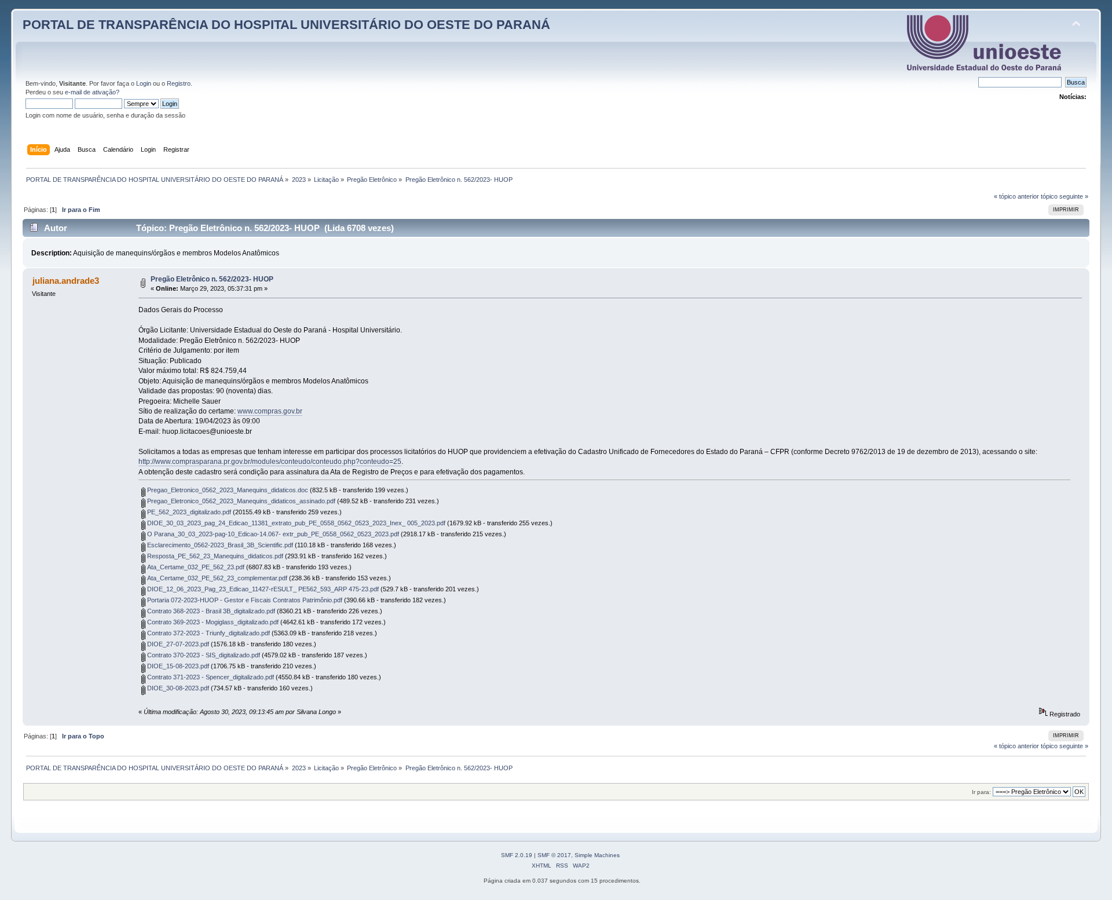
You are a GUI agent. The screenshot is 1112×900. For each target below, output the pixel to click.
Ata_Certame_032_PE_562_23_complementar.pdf (216, 578)
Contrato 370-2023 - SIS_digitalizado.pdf (202, 655)
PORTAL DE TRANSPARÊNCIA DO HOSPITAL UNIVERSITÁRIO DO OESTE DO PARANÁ (286, 24)
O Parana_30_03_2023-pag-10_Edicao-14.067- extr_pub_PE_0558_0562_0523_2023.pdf (272, 534)
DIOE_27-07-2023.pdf (177, 644)
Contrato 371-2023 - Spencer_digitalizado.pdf (209, 677)
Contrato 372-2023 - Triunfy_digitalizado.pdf (207, 633)
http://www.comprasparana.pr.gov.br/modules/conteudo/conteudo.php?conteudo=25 (269, 462)
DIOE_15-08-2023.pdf (177, 666)
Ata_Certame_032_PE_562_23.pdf (194, 567)
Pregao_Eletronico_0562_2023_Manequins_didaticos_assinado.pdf (240, 500)
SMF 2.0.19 (516, 855)
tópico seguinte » (1064, 196)
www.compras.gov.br (269, 411)
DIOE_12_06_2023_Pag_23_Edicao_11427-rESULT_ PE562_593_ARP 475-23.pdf (262, 589)
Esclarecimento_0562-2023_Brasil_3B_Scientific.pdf (219, 545)
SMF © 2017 (554, 855)
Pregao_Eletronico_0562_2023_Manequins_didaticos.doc (226, 489)
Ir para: (981, 792)
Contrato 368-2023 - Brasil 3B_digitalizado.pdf (210, 611)
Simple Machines (597, 855)
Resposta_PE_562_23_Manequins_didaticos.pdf (214, 556)
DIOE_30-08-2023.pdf (177, 688)
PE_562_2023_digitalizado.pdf (188, 511)
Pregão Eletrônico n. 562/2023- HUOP (212, 279)
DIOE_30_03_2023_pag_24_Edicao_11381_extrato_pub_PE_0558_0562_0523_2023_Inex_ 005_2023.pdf (295, 522)
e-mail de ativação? (92, 92)
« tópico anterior (1016, 196)
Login (143, 83)
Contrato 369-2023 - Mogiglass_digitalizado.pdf (212, 622)
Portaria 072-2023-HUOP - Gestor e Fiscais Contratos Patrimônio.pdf (243, 600)
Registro (179, 83)
